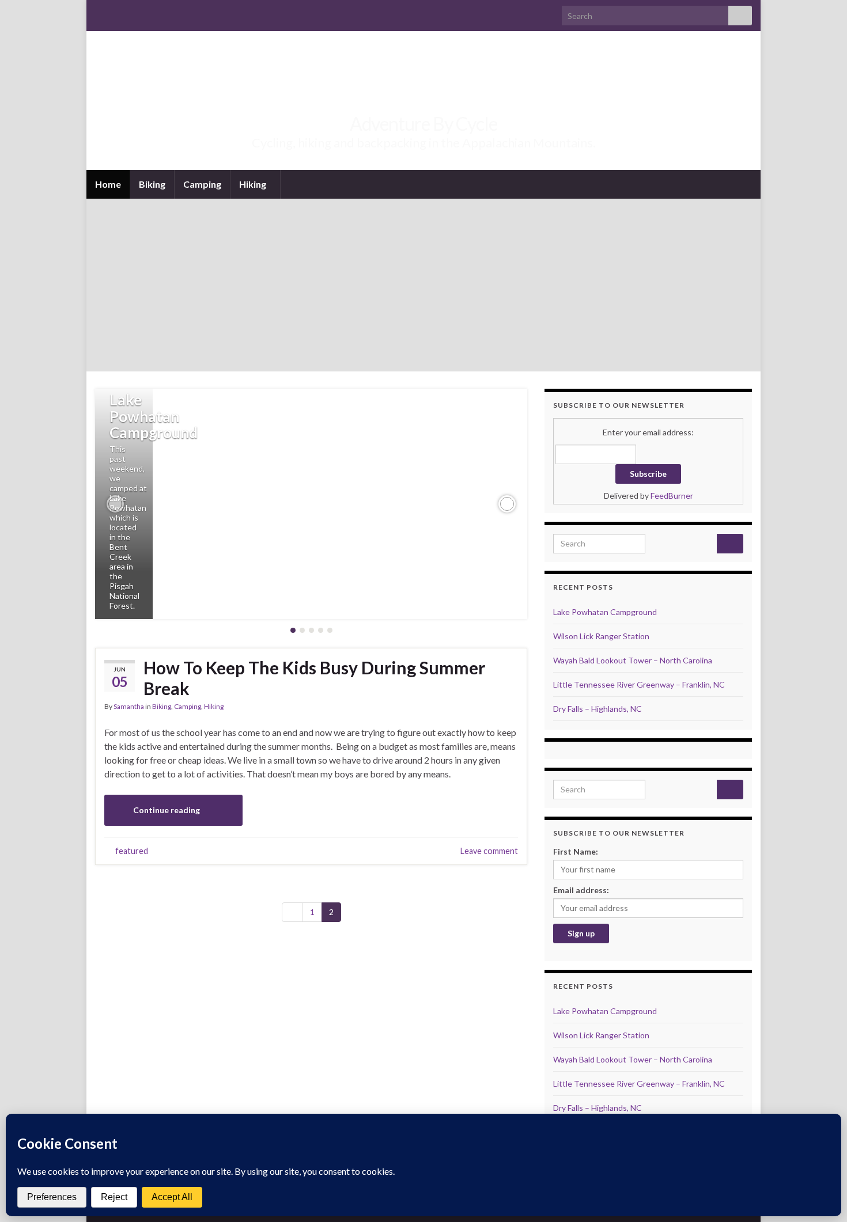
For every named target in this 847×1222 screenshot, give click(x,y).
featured (131, 851)
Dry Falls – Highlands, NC (597, 709)
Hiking (253, 184)
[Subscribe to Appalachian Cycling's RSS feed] (100, 12)
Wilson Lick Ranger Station (601, 636)
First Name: (575, 851)
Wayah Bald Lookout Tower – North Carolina (632, 660)
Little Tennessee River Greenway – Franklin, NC (639, 684)
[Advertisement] (423, 285)
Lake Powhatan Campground (153, 416)
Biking (152, 184)
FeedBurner (672, 495)
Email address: (581, 890)
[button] (115, 504)
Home (108, 184)
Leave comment (489, 851)
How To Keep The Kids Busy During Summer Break (314, 678)
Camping (202, 184)
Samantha (129, 706)
